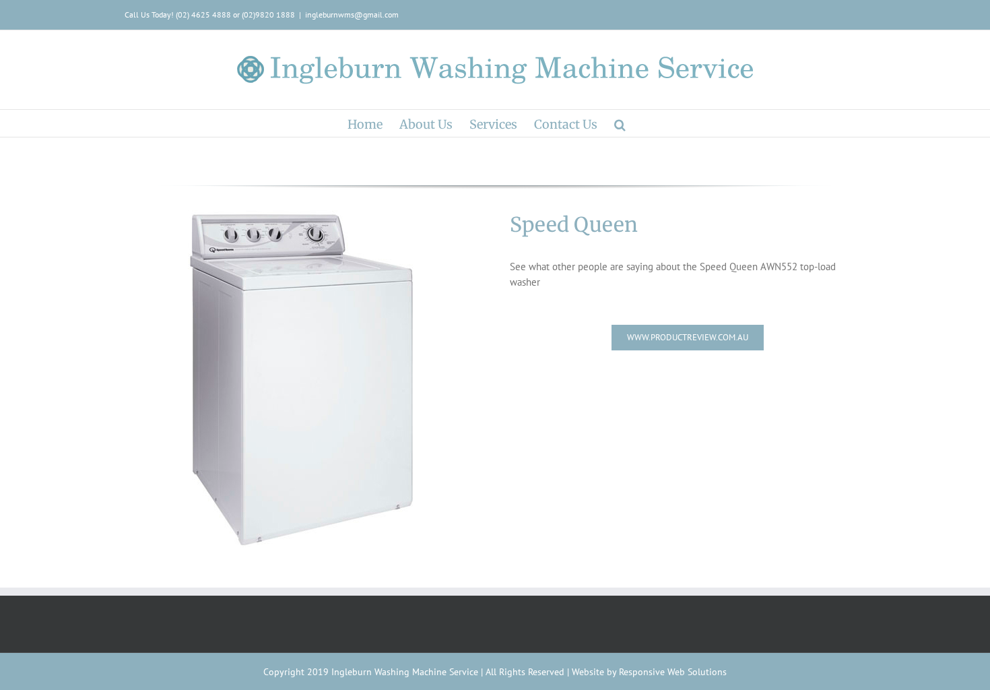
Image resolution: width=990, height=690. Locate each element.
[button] (620, 123)
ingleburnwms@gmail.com (352, 14)
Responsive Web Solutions (673, 672)
